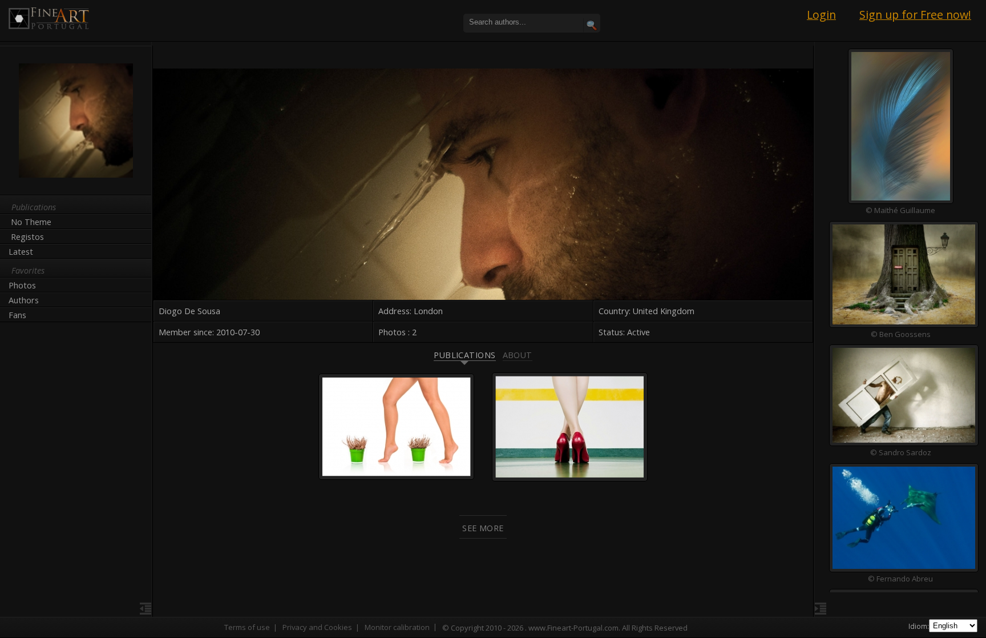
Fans (17, 315)
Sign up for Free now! (915, 14)
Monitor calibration (397, 627)
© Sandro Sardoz (900, 452)
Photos (22, 285)
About (517, 355)
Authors (24, 300)
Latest (21, 251)
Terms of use (247, 627)
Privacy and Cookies (317, 627)
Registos (27, 236)
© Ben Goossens (901, 333)
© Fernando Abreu (900, 578)
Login (821, 14)
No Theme (31, 221)
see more (482, 528)
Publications (464, 355)
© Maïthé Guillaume (900, 210)
